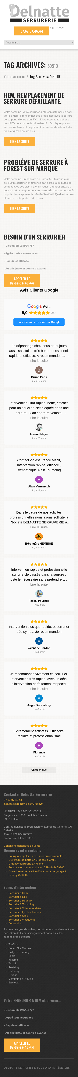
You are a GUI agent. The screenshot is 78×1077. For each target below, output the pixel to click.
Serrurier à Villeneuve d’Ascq (26, 908)
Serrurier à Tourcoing (21, 904)
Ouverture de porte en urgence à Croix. (32, 859)
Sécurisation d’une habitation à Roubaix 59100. (37, 867)
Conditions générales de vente (22, 845)
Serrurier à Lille (18, 896)
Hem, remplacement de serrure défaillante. (34, 98)
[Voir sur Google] (39, 370)
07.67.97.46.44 (31, 31)
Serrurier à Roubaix (20, 900)
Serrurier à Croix (18, 915)
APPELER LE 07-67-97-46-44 (22, 280)
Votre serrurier (14, 76)
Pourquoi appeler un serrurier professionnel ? (36, 855)
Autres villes (16, 923)
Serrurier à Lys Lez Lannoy (25, 912)
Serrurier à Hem (18, 892)
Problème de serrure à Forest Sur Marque (36, 165)
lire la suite (19, 141)
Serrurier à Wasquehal (22, 919)
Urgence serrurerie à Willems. (26, 863)
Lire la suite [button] (39, 361)
